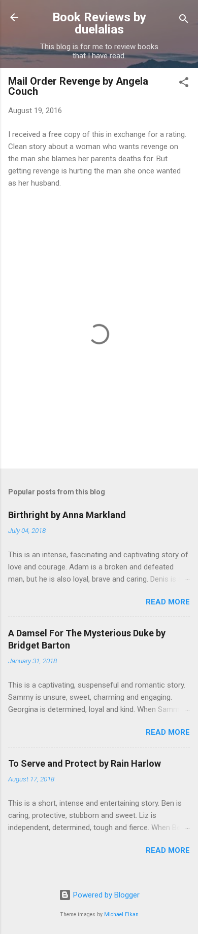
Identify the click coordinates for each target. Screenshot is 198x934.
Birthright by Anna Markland (67, 515)
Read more (168, 601)
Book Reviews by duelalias (99, 23)
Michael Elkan (121, 914)
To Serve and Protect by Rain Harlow (84, 763)
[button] (184, 84)
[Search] (184, 20)
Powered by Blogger (105, 895)
